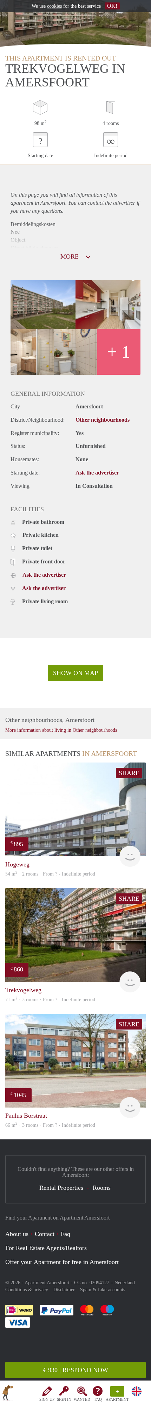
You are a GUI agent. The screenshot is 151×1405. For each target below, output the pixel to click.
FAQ (98, 1399)
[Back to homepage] (7, 1394)
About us (16, 1233)
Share (129, 773)
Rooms (102, 1187)
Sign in (64, 1399)
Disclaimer (64, 1289)
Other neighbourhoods (103, 420)
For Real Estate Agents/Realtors (46, 1247)
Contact (44, 1233)
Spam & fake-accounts (102, 1289)
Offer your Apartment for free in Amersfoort (62, 1261)
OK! (112, 6)
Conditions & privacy (26, 1289)
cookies (54, 6)
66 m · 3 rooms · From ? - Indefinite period (50, 1125)
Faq (65, 1233)
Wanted (82, 1399)
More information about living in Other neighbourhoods (61, 730)
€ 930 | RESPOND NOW (75, 1370)
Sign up (46, 1399)
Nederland (124, 1282)
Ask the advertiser (97, 473)
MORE (70, 256)
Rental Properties (61, 1187)
